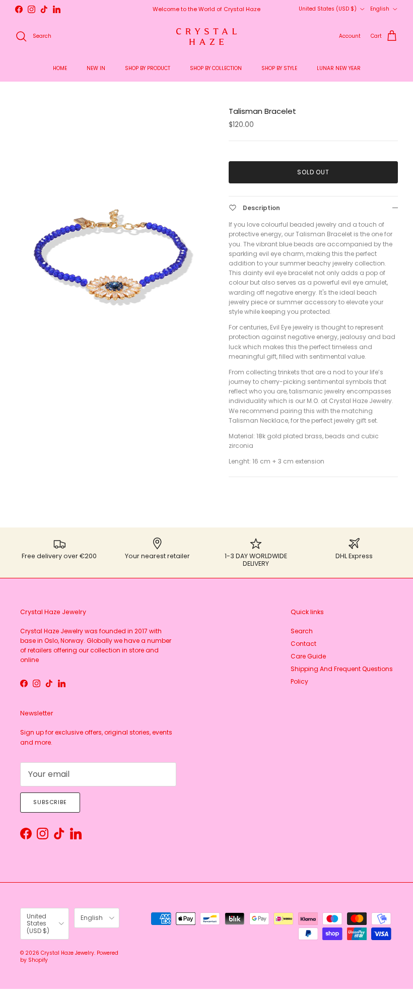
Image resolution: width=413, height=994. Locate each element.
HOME (60, 68)
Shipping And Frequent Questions (342, 669)
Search (302, 631)
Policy (299, 681)
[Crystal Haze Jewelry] (206, 36)
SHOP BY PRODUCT (147, 68)
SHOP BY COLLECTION (216, 68)
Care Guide (308, 656)
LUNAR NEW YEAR (339, 68)
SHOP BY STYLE (279, 68)
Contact (303, 643)
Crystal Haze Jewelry (67, 953)
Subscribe (50, 802)
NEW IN (96, 68)
